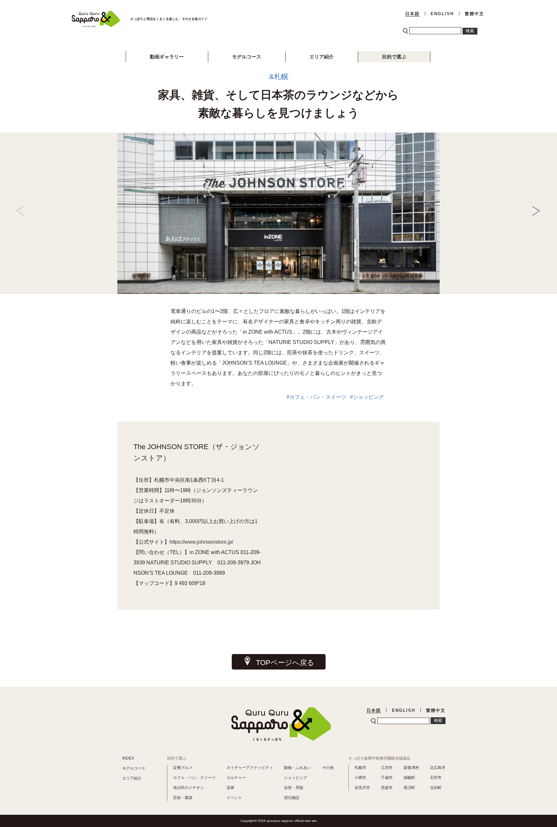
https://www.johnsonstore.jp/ (201, 542)
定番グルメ (182, 767)
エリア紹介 (321, 56)
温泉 (230, 787)
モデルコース (246, 56)
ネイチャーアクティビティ (250, 767)
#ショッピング (368, 397)
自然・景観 (293, 787)
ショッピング (295, 777)
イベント (234, 797)
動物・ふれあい (297, 767)
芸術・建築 (182, 797)
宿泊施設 (291, 797)
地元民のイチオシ (188, 787)
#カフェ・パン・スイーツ (318, 397)
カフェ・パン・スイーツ (194, 777)
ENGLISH (442, 13)
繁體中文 (474, 13)
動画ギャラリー (167, 56)
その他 (328, 767)
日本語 (412, 13)
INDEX (128, 758)
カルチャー (236, 777)
